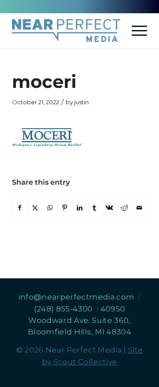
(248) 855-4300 (64, 308)
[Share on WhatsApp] (50, 207)
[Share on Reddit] (124, 207)
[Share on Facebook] (19, 207)
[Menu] (135, 30)
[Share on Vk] (109, 207)
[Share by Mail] (139, 207)
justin (81, 102)
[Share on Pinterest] (64, 207)
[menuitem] (135, 30)
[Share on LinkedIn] (79, 207)
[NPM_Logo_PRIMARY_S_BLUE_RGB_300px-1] (66, 30)
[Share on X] (35, 207)
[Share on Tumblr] (94, 207)
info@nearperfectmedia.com (77, 296)
